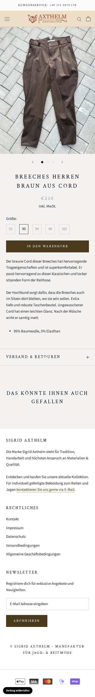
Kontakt (12, 519)
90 (24, 229)
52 (10, 229)
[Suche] (79, 19)
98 (50, 229)
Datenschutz (16, 536)
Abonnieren (26, 621)
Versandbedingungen (23, 545)
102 (64, 229)
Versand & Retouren (33, 356)
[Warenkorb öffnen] (88, 18)
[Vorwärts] (62, 162)
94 (37, 229)
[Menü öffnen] (7, 19)
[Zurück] (32, 162)
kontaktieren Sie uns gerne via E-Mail (45, 489)
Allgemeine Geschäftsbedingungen (33, 554)
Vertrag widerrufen (17, 690)
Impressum (14, 528)
